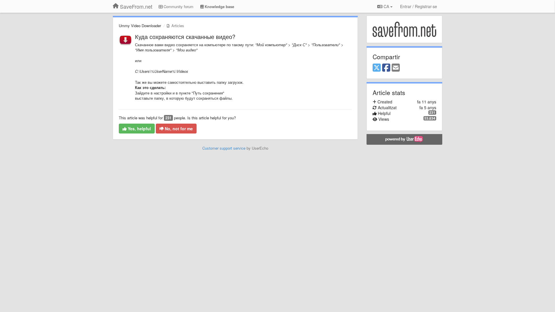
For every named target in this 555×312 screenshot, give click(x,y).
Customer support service (223, 148)
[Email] (396, 68)
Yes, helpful (139, 128)
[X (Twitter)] (377, 68)
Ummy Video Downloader (140, 25)
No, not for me (178, 128)
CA (386, 6)
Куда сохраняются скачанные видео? (185, 36)
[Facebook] (386, 68)
